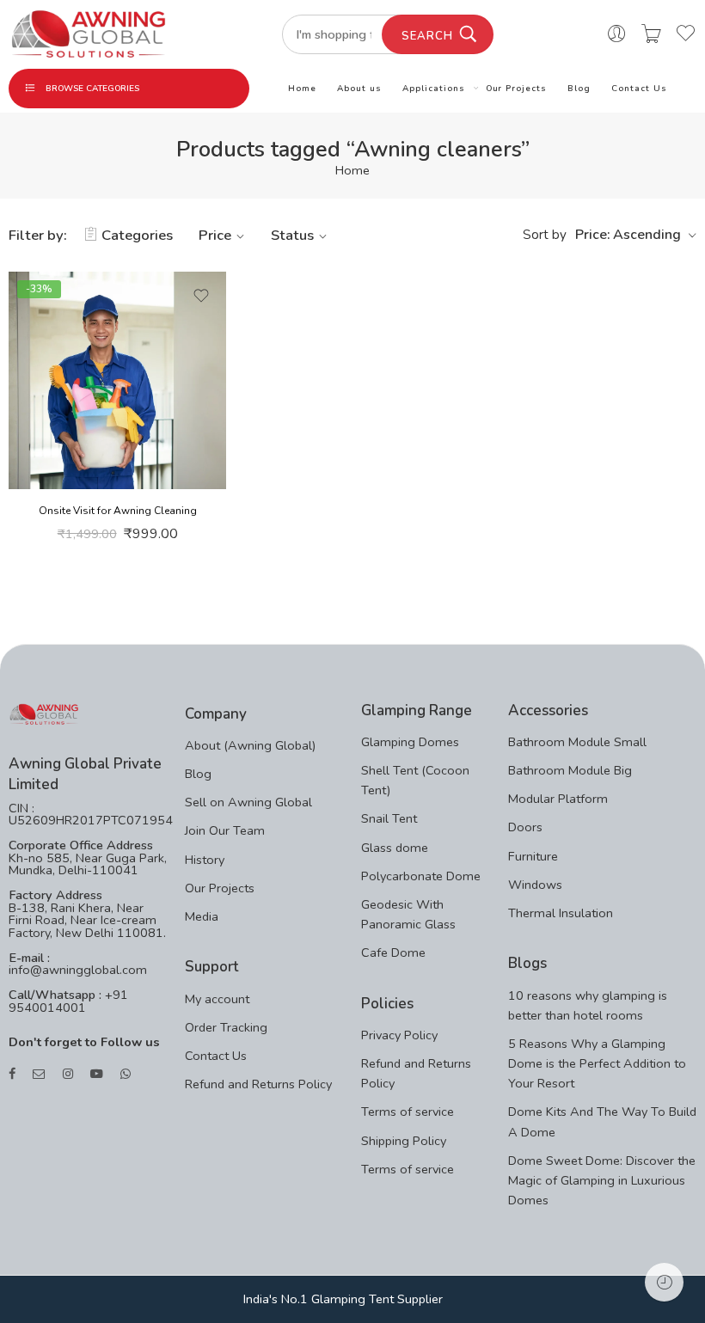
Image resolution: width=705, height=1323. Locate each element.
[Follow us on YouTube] (96, 1074)
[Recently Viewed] (664, 1282)
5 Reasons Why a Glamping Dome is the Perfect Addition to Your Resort (597, 1063)
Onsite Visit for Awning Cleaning (118, 511)
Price (215, 235)
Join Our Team (225, 830)
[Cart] (651, 34)
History (204, 859)
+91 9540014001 (68, 1001)
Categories (137, 235)
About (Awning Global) (250, 745)
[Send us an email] (39, 1074)
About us (359, 88)
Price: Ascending (628, 234)
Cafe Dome (393, 952)
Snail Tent (389, 818)
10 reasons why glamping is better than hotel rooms (587, 1005)
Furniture (533, 856)
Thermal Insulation (560, 913)
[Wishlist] (201, 295)
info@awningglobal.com (78, 969)
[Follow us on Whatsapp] (125, 1074)
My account (217, 999)
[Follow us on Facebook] (12, 1074)
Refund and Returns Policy (258, 1084)
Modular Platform (558, 798)
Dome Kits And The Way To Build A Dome (602, 1121)
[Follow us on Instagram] (68, 1074)
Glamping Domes (410, 741)
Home (302, 88)
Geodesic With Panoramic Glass (408, 914)
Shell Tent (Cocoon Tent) (415, 780)
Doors (525, 827)
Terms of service (407, 1111)
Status (292, 235)
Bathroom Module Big (570, 770)
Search (427, 36)
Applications (433, 88)
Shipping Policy (403, 1140)
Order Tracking (226, 1027)
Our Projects (517, 88)
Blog (579, 88)
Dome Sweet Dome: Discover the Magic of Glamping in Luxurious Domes (602, 1180)
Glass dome (394, 847)
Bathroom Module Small (577, 741)
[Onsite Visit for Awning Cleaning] (117, 380)
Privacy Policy (399, 1035)
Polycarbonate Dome (421, 876)
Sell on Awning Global (248, 802)
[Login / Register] (617, 34)
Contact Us (639, 88)
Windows (535, 884)
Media (201, 916)
